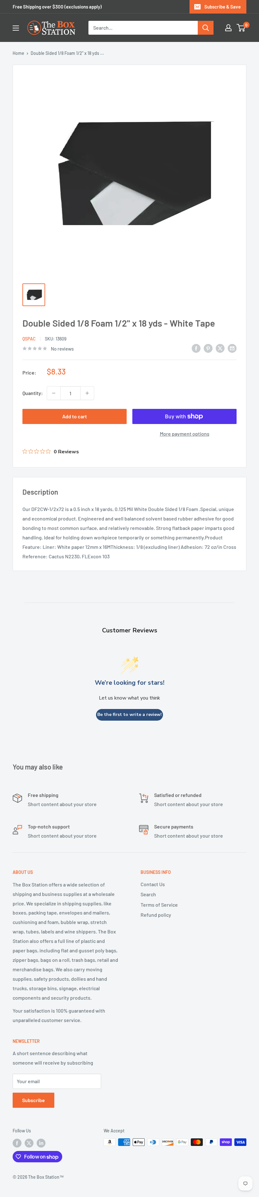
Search (148, 894)
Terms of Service (159, 905)
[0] (241, 28)
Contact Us (153, 884)
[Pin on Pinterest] (208, 348)
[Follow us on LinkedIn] (41, 1142)
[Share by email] (232, 348)
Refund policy (156, 915)
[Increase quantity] (87, 393)
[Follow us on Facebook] (17, 1142)
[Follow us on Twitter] (29, 1142)
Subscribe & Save (222, 6)
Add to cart (74, 416)
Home (18, 53)
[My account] (228, 27)
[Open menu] (16, 28)
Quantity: (32, 393)
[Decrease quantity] (53, 393)
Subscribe (33, 1100)
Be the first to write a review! (129, 715)
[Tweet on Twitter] (220, 348)
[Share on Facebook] (196, 348)
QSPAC (29, 338)
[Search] (206, 28)
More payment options (184, 434)
